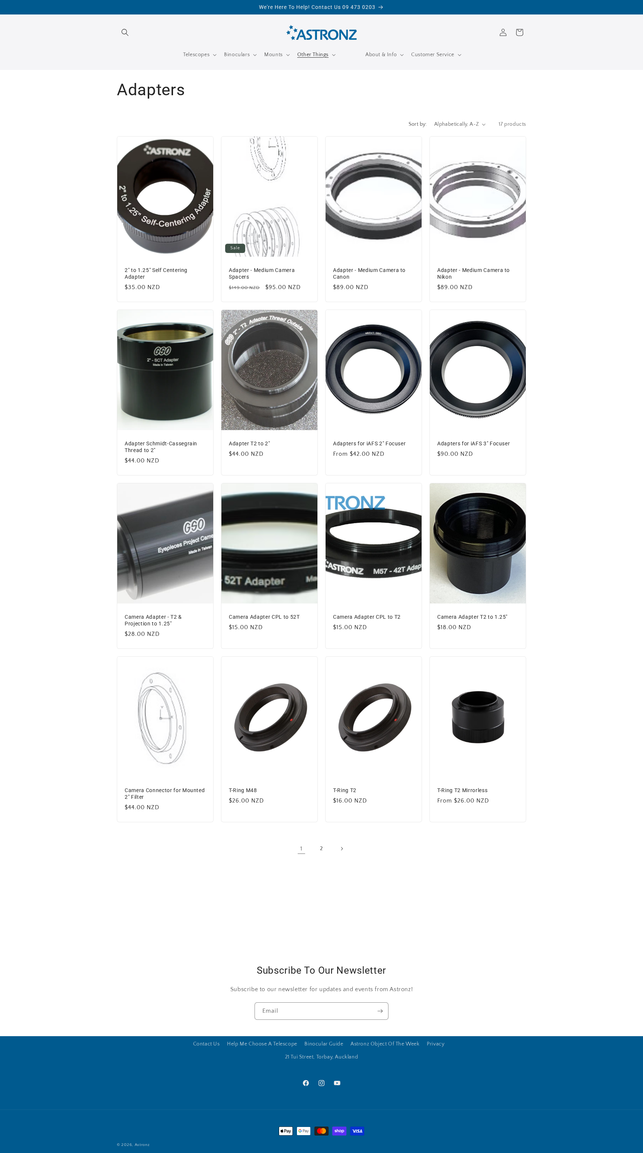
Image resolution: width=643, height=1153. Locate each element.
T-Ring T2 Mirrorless (462, 790)
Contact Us (206, 1044)
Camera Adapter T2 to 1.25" (472, 616)
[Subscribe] (380, 1011)
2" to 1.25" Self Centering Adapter (156, 273)
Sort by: (418, 124)
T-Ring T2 (344, 790)
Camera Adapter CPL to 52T (264, 616)
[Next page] (341, 848)
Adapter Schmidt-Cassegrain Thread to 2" (161, 446)
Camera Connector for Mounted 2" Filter (165, 793)
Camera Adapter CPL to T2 (367, 616)
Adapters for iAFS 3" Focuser (473, 443)
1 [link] (301, 848)
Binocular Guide (323, 1044)
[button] (125, 32)
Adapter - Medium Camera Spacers (262, 273)
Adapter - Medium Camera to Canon (369, 273)
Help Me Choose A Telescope (262, 1044)
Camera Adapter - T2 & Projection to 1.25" (153, 620)
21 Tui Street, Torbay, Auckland (321, 1057)
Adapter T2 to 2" (249, 443)
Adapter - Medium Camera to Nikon (473, 273)
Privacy (435, 1044)
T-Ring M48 (243, 790)
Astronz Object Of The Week (385, 1044)
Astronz (142, 1145)
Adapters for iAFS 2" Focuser (369, 443)
